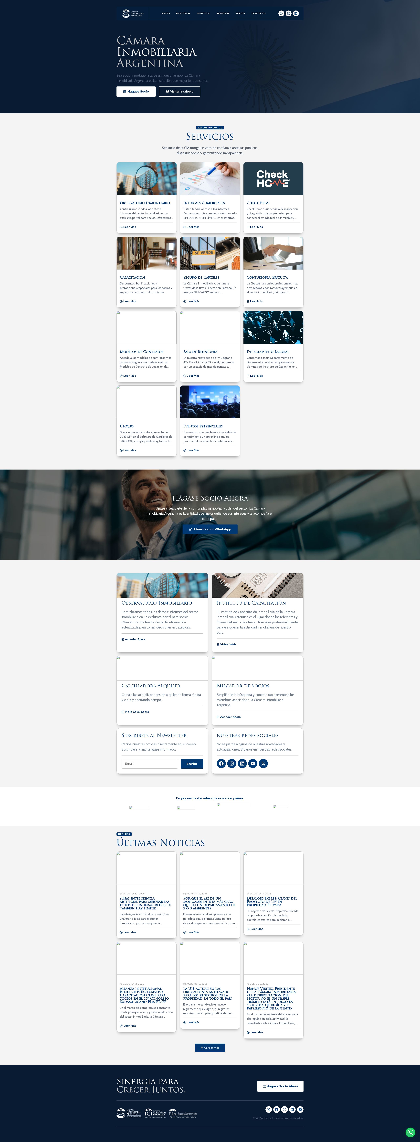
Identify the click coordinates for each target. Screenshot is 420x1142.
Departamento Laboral (268, 352)
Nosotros (183, 13)
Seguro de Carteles (201, 277)
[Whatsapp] (281, 13)
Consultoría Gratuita (267, 277)
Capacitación (132, 277)
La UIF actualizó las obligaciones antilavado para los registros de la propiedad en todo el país (207, 993)
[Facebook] (221, 763)
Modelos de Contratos (141, 352)
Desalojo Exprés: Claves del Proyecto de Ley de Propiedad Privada (272, 902)
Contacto (258, 13)
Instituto (203, 13)
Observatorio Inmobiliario (145, 203)
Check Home (258, 203)
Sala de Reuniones (200, 352)
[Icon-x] (268, 1109)
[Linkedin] (296, 13)
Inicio (166, 13)
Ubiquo (127, 426)
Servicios (223, 13)
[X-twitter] (263, 763)
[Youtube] (252, 763)
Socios (240, 13)
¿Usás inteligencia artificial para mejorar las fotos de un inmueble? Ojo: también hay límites (145, 903)
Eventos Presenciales (203, 426)
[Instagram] (289, 13)
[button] (210, 1048)
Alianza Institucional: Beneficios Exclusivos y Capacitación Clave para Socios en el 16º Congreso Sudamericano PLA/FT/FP (144, 995)
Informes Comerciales (204, 203)
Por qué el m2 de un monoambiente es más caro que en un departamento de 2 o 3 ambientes (209, 903)
